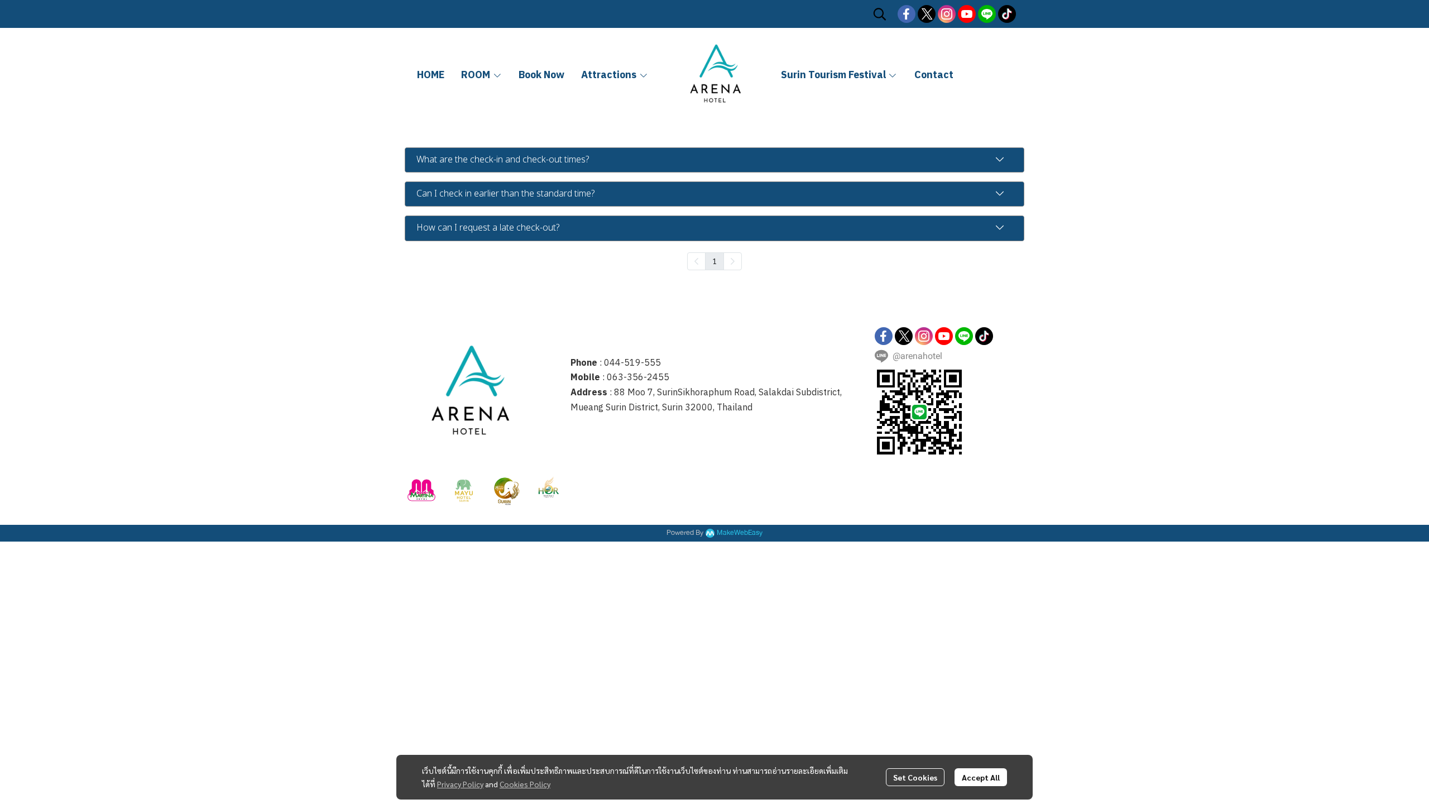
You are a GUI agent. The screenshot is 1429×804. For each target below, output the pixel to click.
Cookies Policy (525, 784)
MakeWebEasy (740, 533)
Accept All (981, 777)
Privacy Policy (460, 784)
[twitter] (927, 14)
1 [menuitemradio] (714, 261)
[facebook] (906, 14)
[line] (987, 14)
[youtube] (967, 14)
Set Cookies (915, 777)
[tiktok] (1007, 14)
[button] (879, 13)
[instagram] (947, 14)
